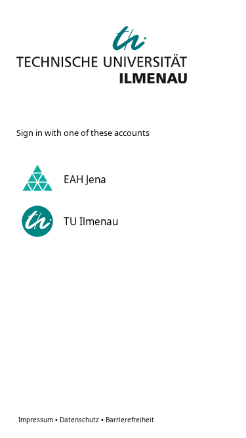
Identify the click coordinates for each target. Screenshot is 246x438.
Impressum (38, 419)
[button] (120, 179)
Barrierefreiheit (130, 419)
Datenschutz (82, 419)
